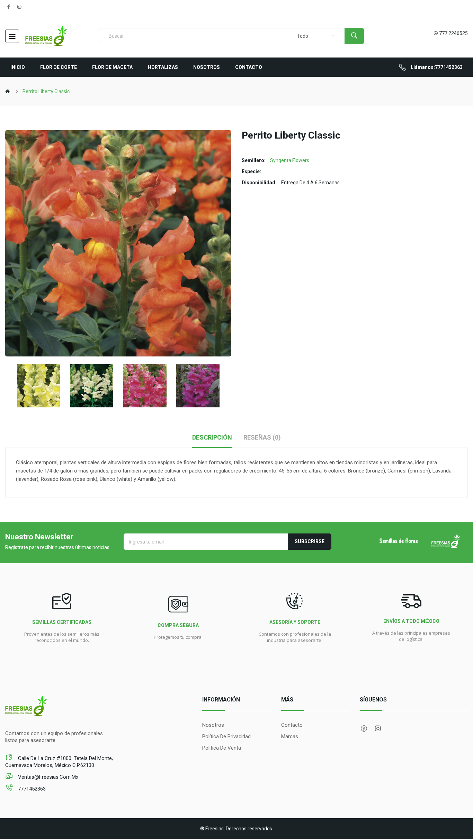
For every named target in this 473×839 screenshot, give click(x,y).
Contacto (292, 725)
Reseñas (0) (262, 437)
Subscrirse (309, 541)
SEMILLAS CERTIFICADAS (61, 622)
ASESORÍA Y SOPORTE (294, 622)
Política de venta (221, 748)
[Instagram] (19, 7)
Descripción (212, 437)
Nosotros (213, 725)
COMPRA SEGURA (178, 625)
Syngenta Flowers (289, 160)
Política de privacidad (226, 736)
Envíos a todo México (411, 621)
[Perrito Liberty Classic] (39, 386)
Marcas (289, 736)
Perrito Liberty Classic (46, 91)
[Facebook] (8, 7)
